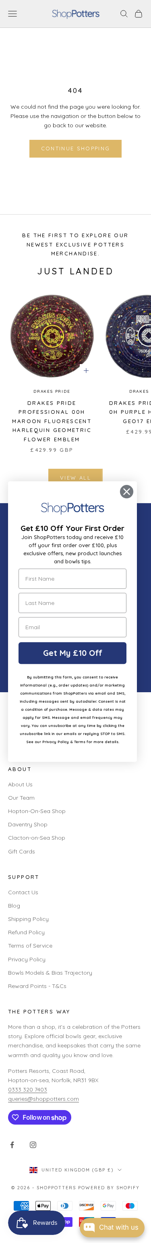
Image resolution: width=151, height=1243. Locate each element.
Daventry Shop (28, 824)
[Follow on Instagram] (33, 1145)
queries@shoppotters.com (43, 1098)
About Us (20, 784)
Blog (14, 905)
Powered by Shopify (109, 1187)
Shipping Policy (28, 919)
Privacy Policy (27, 959)
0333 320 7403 (27, 1089)
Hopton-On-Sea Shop (37, 811)
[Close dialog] (127, 492)
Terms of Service (30, 945)
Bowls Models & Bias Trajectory (50, 972)
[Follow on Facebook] (12, 1145)
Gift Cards (21, 851)
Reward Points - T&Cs (37, 986)
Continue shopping (75, 148)
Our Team (21, 797)
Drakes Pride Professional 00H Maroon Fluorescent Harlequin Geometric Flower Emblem (51, 421)
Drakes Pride (51, 391)
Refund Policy (26, 932)
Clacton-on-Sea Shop (36, 837)
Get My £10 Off (72, 653)
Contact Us (23, 892)
